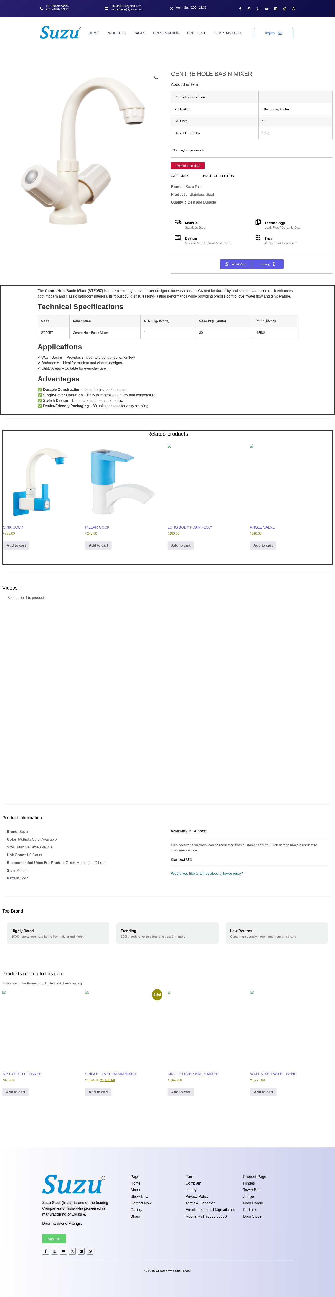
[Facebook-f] (240, 8)
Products (116, 33)
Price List (196, 33)
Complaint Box (227, 33)
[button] (156, 77)
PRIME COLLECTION (218, 176)
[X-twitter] (258, 8)
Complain (193, 1183)
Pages (139, 33)
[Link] (284, 8)
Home (93, 33)
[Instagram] (249, 8)
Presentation (166, 33)
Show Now (139, 1196)
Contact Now (141, 1203)
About (135, 1190)
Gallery (136, 1210)
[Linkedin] (275, 8)
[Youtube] (266, 8)
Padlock (249, 1210)
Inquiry (191, 1190)
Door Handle (253, 1203)
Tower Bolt (251, 1190)
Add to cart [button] (16, 545)
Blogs (135, 1216)
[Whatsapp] (293, 8)
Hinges (249, 1183)
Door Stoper (253, 1216)
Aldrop (248, 1196)
